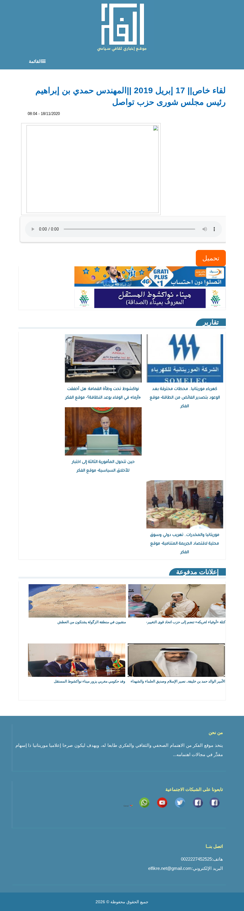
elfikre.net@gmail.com (170, 868)
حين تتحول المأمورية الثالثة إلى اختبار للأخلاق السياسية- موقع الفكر (103, 466)
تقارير (211, 322)
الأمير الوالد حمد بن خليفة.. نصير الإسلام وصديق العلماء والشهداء (178, 681)
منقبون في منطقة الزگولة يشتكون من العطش (91, 622)
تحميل (210, 258)
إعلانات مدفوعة (197, 572)
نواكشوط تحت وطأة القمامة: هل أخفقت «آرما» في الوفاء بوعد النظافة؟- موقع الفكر (103, 393)
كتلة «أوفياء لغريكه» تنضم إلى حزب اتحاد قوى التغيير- (186, 622)
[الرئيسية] (122, 26)
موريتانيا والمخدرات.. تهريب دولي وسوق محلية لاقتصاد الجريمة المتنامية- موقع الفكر (184, 544)
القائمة (35, 61)
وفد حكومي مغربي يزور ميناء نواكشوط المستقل (89, 681)
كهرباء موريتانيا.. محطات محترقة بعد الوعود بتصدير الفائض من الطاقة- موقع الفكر (185, 398)
